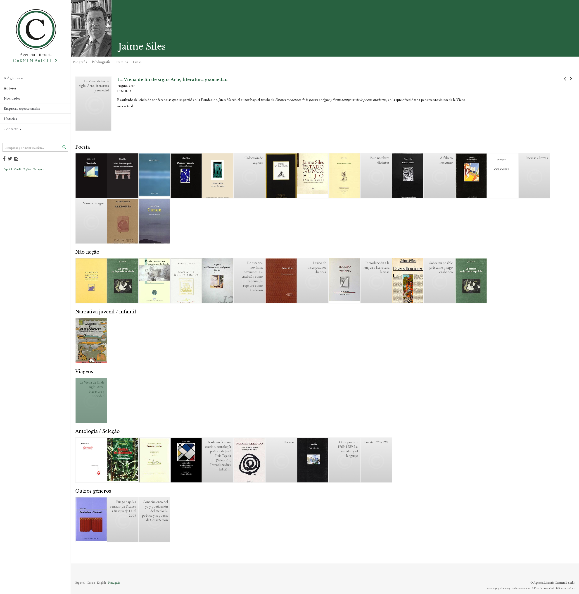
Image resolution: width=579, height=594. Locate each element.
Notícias (10, 118)
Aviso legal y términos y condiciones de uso (508, 588)
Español (8, 169)
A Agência (12, 77)
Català (17, 169)
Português (38, 169)
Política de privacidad (543, 588)
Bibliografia (101, 61)
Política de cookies (565, 588)
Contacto (11, 128)
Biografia (80, 61)
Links (137, 61)
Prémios (122, 61)
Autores (10, 88)
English (27, 169)
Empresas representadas (22, 108)
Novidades (12, 98)
